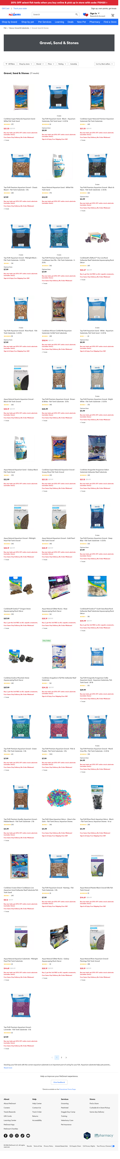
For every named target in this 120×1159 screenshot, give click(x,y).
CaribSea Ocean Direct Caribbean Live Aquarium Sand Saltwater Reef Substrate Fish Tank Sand (21, 890)
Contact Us (36, 1108)
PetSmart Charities (11, 1129)
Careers (7, 1108)
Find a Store (94, 1103)
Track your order (20, 8)
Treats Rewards (9, 1112)
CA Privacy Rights (89, 1146)
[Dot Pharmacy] (103, 1136)
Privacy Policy (48, 1146)
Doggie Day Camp (68, 1112)
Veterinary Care (67, 1120)
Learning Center (10, 1120)
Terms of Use (38, 1146)
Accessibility (37, 1120)
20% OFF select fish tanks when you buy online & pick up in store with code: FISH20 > (59, 2)
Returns (35, 1116)
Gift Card (5, 8)
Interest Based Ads (61, 1146)
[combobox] (55, 14)
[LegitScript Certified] (87, 1135)
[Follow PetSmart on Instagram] (11, 1136)
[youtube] (28, 1136)
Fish (5, 28)
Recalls (29, 1146)
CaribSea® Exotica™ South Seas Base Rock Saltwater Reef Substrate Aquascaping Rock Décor (97, 611)
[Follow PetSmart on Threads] (17, 1136)
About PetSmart (10, 1103)
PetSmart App (9, 1125)
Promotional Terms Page (67, 1089)
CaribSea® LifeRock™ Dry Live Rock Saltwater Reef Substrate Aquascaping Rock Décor (97, 260)
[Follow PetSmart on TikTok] (22, 1136)
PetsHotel (64, 1108)
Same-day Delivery (97, 1112)
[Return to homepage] (15, 14)
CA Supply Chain (75, 1146)
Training (64, 1116)
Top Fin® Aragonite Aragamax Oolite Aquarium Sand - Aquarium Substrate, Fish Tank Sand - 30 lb (96, 680)
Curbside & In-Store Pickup (100, 1108)
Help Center (37, 1103)
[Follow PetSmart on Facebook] (6, 1136)
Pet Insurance (66, 1125)
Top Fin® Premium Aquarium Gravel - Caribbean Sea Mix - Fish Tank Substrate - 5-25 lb (58, 260)
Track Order (37, 1112)
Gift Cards (8, 1116)
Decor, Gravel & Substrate (19, 28)
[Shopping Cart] (114, 15)
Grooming (65, 1103)
